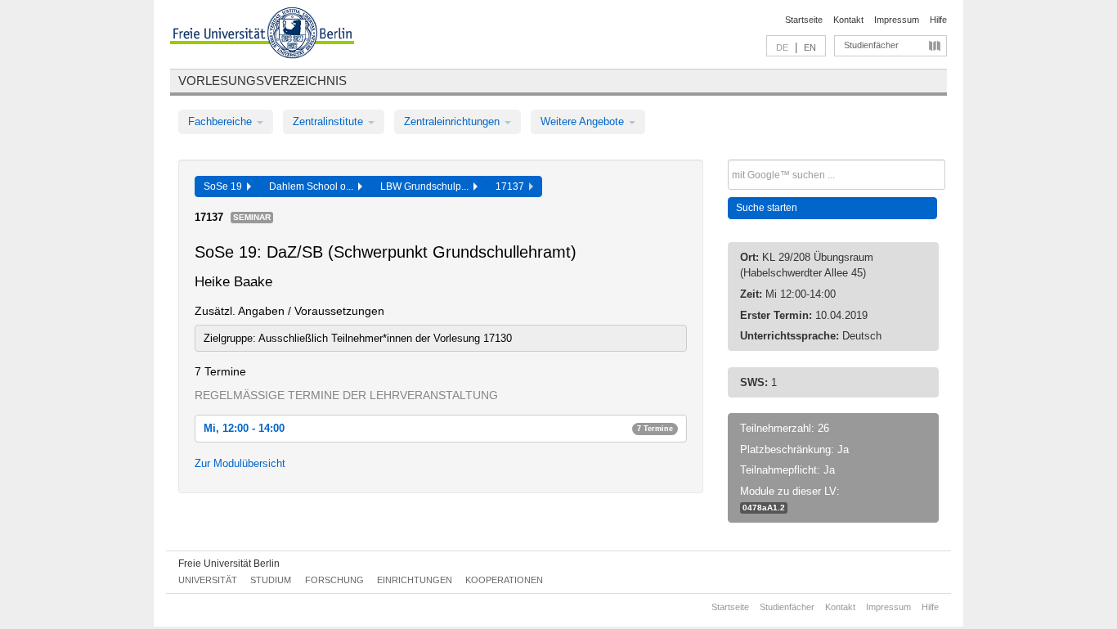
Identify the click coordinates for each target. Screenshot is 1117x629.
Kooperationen (504, 580)
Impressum (896, 20)
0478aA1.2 (763, 507)
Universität (207, 580)
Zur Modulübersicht (240, 463)
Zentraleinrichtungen (453, 121)
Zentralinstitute (329, 121)
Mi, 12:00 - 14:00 (438, 428)
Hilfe (938, 20)
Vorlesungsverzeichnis (262, 81)
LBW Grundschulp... (426, 186)
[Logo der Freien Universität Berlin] (262, 35)
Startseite (804, 20)
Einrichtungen (414, 580)
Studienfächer (871, 45)
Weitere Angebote (584, 121)
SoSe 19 (225, 186)
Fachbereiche (221, 121)
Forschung (334, 580)
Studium (270, 580)
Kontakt (848, 20)
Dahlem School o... (313, 186)
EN (810, 47)
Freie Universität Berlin (229, 563)
